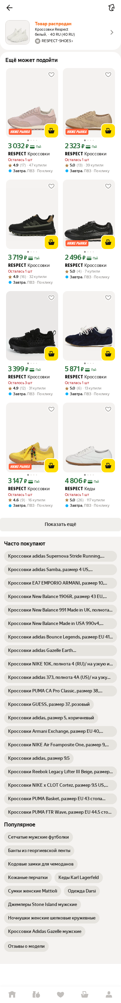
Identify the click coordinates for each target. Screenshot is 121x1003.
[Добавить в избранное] (51, 75)
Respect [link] (17, 154)
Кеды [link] (80, 488)
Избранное (60, 994)
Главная (12, 994)
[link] (60, 556)
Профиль (109, 994)
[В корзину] (51, 130)
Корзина (85, 994)
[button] (9, 8)
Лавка (36, 994)
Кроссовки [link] (29, 153)
